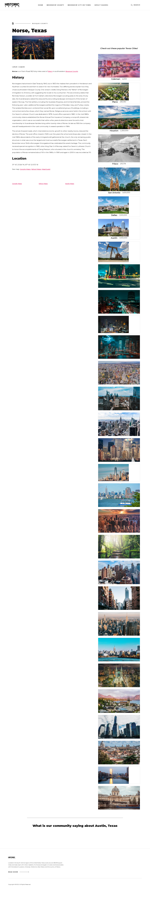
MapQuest (46, 169)
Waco (50, 71)
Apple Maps (69, 184)
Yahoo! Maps (36, 169)
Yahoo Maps (43, 184)
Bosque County (72, 71)
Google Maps (25, 169)
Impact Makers (101, 5)
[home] (16, 5)
